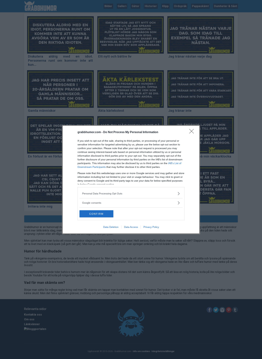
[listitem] (131, 193)
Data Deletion (111, 227)
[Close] (192, 132)
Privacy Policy (151, 227)
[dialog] (131, 179)
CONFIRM (96, 213)
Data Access (131, 227)
